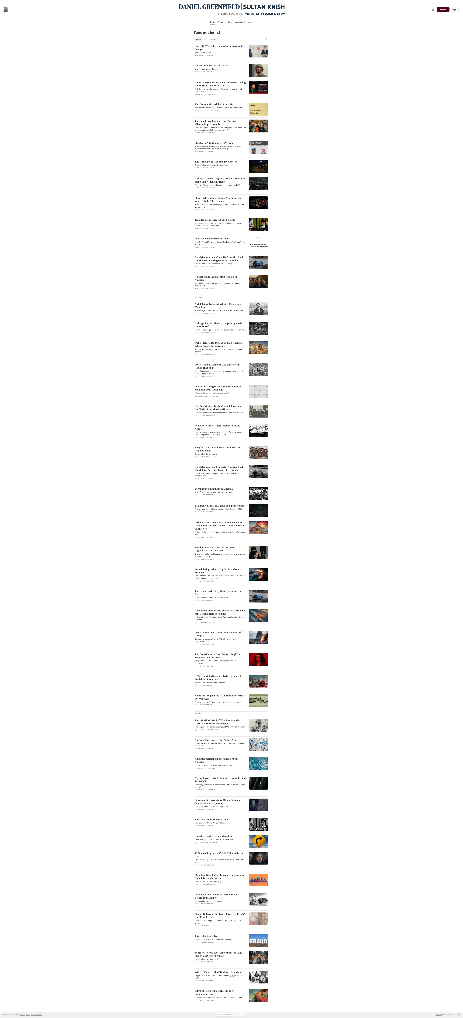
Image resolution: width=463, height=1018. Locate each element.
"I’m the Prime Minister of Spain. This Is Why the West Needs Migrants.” (220, 243)
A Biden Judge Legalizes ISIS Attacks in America (216, 278)
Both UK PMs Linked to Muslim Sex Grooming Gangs (220, 48)
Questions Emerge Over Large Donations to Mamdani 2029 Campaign (218, 388)
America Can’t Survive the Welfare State (216, 740)
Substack (439, 1015)
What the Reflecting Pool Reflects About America (216, 760)
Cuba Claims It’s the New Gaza (211, 65)
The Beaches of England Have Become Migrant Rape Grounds (216, 123)
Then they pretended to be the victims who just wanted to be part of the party (220, 785)
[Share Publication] (433, 9)
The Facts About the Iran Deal (211, 819)
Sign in (455, 9)
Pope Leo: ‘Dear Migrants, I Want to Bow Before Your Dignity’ (217, 896)
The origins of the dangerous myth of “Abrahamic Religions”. (220, 727)
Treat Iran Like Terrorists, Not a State (215, 219)
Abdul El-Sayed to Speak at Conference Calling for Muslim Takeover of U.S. (220, 84)
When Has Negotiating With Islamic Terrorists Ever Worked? (220, 697)
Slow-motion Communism (206, 454)
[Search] (428, 9)
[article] (231, 52)
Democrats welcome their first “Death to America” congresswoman (215, 640)
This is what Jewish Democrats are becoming (213, 263)
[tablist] (207, 39)
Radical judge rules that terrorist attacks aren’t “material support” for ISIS (218, 284)
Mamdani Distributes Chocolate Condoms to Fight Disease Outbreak (219, 877)
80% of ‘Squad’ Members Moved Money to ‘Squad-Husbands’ (217, 366)
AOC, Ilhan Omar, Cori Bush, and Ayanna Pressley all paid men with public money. (219, 372)
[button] (213, 22)
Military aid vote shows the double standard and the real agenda (218, 350)
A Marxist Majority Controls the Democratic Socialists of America (219, 678)
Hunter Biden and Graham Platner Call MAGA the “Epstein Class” (220, 916)
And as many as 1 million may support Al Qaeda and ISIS (218, 509)
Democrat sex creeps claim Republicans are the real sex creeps (218, 921)
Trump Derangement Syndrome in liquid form (214, 765)
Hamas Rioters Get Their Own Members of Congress (218, 634)
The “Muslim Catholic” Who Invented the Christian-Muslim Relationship (217, 722)
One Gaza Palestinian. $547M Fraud (214, 143)
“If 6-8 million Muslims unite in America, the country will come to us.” (218, 90)
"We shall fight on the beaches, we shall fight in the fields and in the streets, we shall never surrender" (220, 128)
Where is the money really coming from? (212, 393)
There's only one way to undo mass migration (214, 839)
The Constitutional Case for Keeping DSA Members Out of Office (217, 656)
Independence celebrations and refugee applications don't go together (220, 618)
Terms (28, 1015)
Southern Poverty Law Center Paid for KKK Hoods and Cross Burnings (218, 954)
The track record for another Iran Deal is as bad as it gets (218, 702)
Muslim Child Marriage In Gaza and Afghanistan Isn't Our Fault (214, 549)
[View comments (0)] (213, 751)
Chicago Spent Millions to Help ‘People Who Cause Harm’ (219, 325)
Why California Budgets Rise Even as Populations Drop (214, 992)
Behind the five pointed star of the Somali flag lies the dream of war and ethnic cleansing (220, 577)
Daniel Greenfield (208, 55)
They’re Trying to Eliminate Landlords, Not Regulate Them (218, 449)
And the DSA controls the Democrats (210, 682)
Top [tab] (205, 39)
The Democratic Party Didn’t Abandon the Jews (218, 593)
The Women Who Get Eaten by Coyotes (216, 161)
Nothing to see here (203, 52)
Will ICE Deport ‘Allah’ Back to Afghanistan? (219, 972)
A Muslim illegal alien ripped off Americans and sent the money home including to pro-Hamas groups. (218, 147)
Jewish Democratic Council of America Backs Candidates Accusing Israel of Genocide (219, 259)
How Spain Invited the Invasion (212, 238)
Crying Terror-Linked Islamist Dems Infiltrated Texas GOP (220, 780)
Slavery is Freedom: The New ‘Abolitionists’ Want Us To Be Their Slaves (218, 199)
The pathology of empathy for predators (211, 165)
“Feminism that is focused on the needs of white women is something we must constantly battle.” (219, 433)
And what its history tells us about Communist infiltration (218, 107)
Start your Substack (227, 1015)
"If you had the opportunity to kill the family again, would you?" (219, 976)
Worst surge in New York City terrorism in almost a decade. (219, 310)
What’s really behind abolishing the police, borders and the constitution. (219, 205)
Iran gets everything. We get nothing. (210, 823)
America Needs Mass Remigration (213, 836)
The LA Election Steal (206, 935)
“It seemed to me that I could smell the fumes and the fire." (219, 412)
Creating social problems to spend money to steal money (218, 997)
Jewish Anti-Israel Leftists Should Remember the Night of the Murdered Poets (219, 408)
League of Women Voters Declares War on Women (217, 427)
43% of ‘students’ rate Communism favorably (213, 492)
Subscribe (443, 9)
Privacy (22, 1015)
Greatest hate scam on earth (206, 959)
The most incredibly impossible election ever (213, 939)
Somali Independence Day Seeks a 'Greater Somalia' (218, 571)
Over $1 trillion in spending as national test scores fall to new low (220, 533)
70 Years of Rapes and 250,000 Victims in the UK (219, 855)
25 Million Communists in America (214, 488)
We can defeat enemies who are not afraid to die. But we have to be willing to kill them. (218, 224)
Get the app (241, 1015)
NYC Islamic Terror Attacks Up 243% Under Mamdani (218, 305)
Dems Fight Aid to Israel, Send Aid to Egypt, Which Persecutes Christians (218, 344)
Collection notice (36, 1015)
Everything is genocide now (206, 69)
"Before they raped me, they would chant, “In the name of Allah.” (219, 860)
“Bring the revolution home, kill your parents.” (214, 806)
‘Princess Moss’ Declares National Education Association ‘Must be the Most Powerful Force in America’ (219, 525)
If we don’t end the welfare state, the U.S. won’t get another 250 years (219, 744)
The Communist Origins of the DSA (214, 104)
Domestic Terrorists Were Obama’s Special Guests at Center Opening (218, 802)
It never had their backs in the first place (211, 597)
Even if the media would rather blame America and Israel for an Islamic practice (220, 555)
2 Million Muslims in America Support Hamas (219, 505)
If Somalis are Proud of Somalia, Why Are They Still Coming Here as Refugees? (220, 612)
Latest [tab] (198, 39)
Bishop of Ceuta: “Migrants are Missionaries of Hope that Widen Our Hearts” (220, 180)
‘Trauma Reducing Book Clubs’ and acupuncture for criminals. (220, 330)
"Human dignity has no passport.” (209, 901)
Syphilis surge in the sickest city (208, 881)
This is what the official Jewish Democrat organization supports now (217, 474)
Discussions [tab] (213, 39)
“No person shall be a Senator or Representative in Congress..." (215, 662)
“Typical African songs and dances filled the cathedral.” (217, 185)
